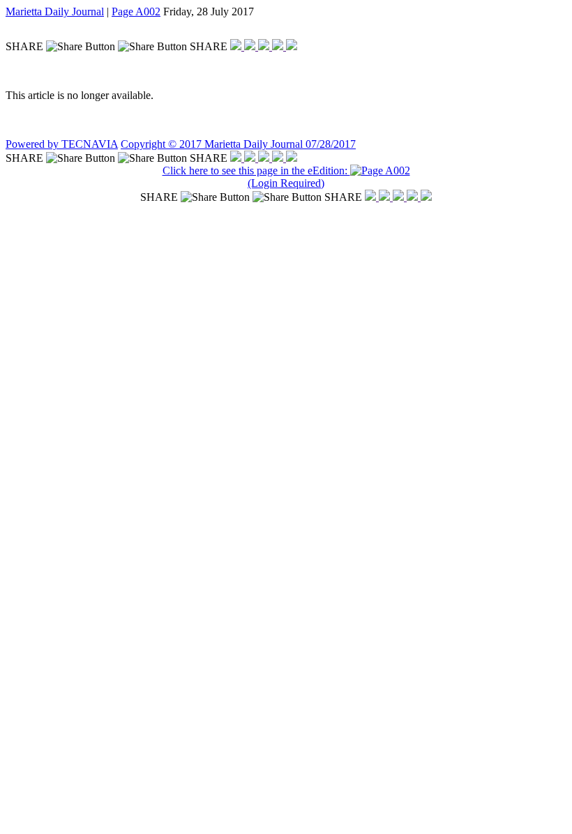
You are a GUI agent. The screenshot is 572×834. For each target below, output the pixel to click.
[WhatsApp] (265, 46)
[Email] (279, 46)
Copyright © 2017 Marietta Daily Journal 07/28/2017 (238, 144)
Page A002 (136, 11)
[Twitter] (251, 46)
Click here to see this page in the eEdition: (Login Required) (256, 177)
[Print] (291, 46)
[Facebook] (237, 46)
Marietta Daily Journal (55, 11)
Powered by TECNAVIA (62, 144)
